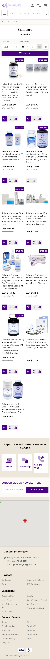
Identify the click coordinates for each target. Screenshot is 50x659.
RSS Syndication (34, 584)
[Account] (32, 5)
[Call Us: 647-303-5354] (39, 5)
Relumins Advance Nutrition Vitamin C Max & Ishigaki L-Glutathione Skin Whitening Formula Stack (36, 156)
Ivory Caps (6, 642)
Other (29, 622)
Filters (27, 53)
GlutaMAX (31, 626)
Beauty (30, 596)
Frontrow (31, 630)
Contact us (6, 580)
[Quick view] (10, 118)
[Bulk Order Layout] (45, 46)
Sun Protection (33, 604)
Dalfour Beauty (8, 638)
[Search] (45, 13)
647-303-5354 (20, 561)
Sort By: (5, 42)
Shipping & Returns (35, 580)
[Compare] (15, 118)
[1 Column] (33, 46)
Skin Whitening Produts (37, 600)
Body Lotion (7, 611)
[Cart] (45, 5)
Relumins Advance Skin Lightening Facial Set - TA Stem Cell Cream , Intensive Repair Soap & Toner (12, 218)
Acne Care (6, 600)
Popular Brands (11, 617)
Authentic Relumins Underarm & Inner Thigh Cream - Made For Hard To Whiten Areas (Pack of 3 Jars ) (37, 89)
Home (4, 22)
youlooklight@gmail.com (25, 564)
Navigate (7, 575)
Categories (8, 590)
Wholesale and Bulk (35, 608)
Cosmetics (25, 34)
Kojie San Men (8, 596)
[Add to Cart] (4, 118)
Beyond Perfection (10, 634)
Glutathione (32, 634)
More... (29, 638)
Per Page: (24, 42)
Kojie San (6, 630)
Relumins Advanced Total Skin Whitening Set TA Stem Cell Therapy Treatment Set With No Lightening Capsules (37, 218)
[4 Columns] (39, 46)
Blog (4, 584)
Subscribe (37, 489)
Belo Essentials (8, 626)
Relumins (6, 622)
